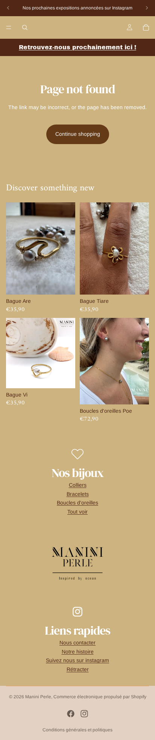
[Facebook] (70, 713)
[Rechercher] (25, 27)
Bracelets (78, 494)
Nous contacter (77, 643)
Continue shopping (77, 134)
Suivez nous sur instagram (77, 660)
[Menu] (8, 27)
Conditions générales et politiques (77, 729)
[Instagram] (84, 713)
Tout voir (77, 512)
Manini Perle (38, 696)
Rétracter (78, 669)
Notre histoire (78, 652)
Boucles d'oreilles (77, 503)
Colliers (78, 485)
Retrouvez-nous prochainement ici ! (77, 47)
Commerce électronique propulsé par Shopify (99, 696)
